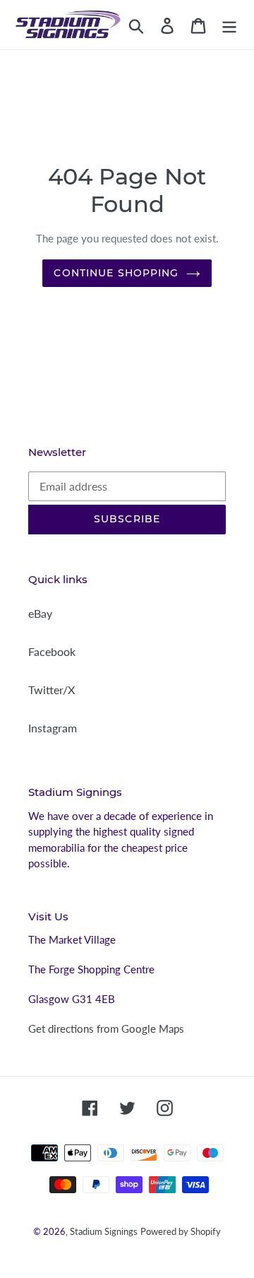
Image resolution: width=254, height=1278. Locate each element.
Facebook (51, 651)
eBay (40, 613)
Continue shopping (116, 272)
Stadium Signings (104, 1231)
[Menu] (229, 24)
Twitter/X (51, 689)
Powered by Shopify (180, 1231)
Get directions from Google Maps (106, 1028)
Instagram (52, 727)
